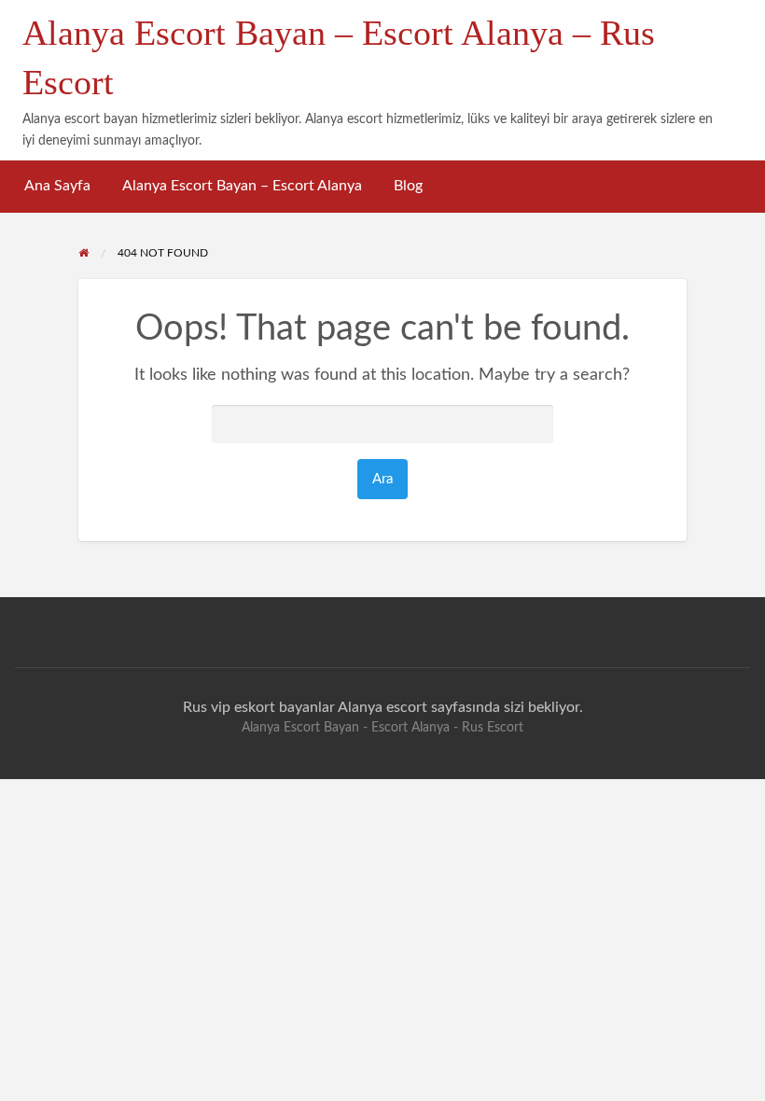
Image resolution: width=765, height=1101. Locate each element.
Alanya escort (382, 707)
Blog (408, 186)
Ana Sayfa (57, 186)
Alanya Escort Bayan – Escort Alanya (242, 186)
